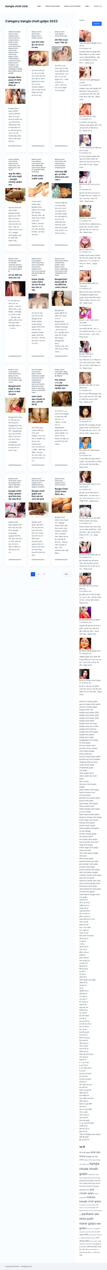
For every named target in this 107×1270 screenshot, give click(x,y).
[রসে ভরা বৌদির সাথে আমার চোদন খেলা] (15, 288)
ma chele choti (83, 1205)
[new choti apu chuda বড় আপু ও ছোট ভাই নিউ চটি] (39, 415)
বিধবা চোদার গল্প (83, 1040)
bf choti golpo (85, 743)
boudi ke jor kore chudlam (14, 263)
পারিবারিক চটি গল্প (84, 991)
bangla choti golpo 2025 (89, 718)
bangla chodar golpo (90, 1160)
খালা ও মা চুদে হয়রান (41, 271)
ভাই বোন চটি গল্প (41, 487)
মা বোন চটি (82, 1071)
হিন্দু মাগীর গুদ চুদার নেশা (85, 419)
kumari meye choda (87, 825)
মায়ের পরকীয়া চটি (84, 1096)
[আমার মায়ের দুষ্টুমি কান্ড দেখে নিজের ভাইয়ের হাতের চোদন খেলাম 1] (62, 190)
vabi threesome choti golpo (61, 273)
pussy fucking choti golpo (89, 869)
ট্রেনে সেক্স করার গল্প (92, 1235)
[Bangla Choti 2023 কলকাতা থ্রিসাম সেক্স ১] (62, 505)
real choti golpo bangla (88, 872)
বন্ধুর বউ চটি (82, 1005)
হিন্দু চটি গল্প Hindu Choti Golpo (90, 680)
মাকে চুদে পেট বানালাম (85, 1073)
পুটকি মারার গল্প (83, 994)
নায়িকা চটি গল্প (83, 977)
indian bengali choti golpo (89, 809)
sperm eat (90, 1228)
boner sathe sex (37, 485)
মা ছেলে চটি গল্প (83, 1065)
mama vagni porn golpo (88, 847)
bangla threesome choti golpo (92, 1178)
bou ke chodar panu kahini (61, 263)
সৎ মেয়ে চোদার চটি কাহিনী (86, 1123)
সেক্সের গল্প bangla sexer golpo (90, 1134)
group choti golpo (86, 801)
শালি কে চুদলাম (83, 1112)
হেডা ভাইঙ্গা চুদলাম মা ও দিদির (87, 116)
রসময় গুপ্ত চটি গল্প (92, 1249)
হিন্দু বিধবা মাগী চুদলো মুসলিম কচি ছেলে (89, 555)
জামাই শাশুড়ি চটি (84, 958)
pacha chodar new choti (88, 861)
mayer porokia (85, 850)
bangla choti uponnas (72, 6)
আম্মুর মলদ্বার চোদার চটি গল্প (85, 1232)
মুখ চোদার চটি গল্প (83, 1247)
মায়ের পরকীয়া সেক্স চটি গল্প (86, 1098)
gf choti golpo (85, 795)
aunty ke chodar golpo (88, 707)
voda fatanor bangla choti (89, 894)
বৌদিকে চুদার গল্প (84, 1043)
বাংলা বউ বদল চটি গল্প (85, 1024)
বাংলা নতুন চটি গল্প (37, 169)
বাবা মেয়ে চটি (82, 1013)
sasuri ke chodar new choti (90, 881)
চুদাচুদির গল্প (10, 487)
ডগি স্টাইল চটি (83, 963)
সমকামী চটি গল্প (83, 1126)
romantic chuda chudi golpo (90, 875)
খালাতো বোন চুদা (83, 933)
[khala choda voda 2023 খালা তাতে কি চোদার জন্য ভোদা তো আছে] (39, 301)
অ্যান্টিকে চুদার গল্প (84, 905)
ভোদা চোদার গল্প (13, 269)
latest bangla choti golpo (60, 267)
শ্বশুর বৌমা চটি (83, 1118)
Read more (89, 63)
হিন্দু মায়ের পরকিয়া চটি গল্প (86, 354)
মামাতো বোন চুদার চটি (85, 1090)
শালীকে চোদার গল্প (84, 1115)
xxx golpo (83, 897)
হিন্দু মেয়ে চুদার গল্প (84, 1140)
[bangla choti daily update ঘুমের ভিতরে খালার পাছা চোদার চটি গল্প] (15, 510)
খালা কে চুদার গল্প (84, 930)
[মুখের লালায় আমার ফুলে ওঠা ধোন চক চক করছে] (39, 58)
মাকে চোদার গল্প (83, 1076)
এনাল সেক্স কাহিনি (95, 1232)
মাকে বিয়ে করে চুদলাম (85, 1079)
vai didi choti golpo (87, 892)
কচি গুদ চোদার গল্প (84, 914)
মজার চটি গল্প (82, 1060)
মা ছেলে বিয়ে (88, 1244)
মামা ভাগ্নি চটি (83, 1087)
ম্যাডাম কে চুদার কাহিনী (85, 1104)
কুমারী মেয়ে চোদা (83, 925)
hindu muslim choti (86, 806)
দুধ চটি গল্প (82, 971)
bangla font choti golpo (88, 732)
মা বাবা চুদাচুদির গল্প (96, 1244)
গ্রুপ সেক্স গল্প (83, 949)
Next (66, 574)
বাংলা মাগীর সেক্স (93, 1238)
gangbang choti (84, 1190)
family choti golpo (93, 1186)
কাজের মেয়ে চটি (83, 922)
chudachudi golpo (86, 768)
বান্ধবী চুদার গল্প (83, 1010)
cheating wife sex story (88, 762)
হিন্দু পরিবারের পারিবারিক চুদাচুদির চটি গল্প (90, 651)
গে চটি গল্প (82, 944)
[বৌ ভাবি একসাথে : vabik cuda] (39, 189)
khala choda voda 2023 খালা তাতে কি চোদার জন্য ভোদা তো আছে (38, 284)
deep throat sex (89, 1183)
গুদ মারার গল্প (82, 941)
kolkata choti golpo (87, 823)
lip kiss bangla (85, 831)
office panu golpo (86, 858)
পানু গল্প (81, 988)
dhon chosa (84, 781)
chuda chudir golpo (87, 765)
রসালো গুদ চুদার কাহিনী (85, 1109)
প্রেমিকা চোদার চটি (85, 1238)
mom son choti (83, 1207)
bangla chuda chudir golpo (89, 1169)
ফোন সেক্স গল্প (83, 999)
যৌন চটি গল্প (14, 71)
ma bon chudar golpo (87, 834)
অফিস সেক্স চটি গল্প (84, 903)
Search (82, 20)
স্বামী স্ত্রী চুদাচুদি (84, 1137)
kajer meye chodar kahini (89, 814)
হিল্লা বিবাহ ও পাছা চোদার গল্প (87, 218)
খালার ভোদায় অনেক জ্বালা (37, 273)
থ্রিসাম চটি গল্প (83, 966)
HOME (39, 6)
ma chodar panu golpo (88, 839)
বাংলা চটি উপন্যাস (84, 1016)
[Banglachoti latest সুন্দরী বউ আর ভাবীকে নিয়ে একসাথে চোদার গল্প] (62, 298)
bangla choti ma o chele (88, 726)
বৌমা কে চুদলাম (83, 1046)
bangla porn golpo (86, 737)
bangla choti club (16, 6)
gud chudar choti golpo (60, 163)
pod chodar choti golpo (88, 864)
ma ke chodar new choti (88, 842)
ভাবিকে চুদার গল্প (83, 1051)
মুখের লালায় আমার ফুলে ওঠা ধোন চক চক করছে (38, 45)
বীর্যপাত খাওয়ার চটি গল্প (93, 1241)
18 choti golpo (84, 1152)
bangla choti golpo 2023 (89, 712)
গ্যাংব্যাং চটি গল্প (83, 947)
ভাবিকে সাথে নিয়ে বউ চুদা (86, 1054)
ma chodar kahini (86, 836)
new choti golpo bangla (88, 853)
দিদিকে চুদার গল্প (83, 969)
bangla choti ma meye (88, 723)
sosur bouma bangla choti (89, 883)
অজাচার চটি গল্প (83, 900)
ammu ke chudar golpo (88, 701)
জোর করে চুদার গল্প (84, 960)
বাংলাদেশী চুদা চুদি (11, 69)
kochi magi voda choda (88, 820)
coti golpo (40, 384)
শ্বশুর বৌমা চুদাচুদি (84, 1120)
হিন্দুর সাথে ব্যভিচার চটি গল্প (86, 249)
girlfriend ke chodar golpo (89, 798)
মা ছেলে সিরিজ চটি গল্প (85, 1068)
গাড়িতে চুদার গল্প (83, 938)
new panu (41, 388)
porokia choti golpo (87, 867)
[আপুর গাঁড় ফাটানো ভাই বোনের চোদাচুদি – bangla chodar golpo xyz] (15, 195)
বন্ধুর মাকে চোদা (83, 1007)
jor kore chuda (85, 812)
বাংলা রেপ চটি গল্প (84, 1027)
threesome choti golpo (88, 886)
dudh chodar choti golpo (89, 790)
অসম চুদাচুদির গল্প (96, 1228)
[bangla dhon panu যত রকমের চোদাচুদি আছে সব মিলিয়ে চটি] (15, 96)
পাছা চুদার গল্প (16, 487)
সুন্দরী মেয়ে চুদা (83, 1131)
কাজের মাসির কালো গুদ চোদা (87, 919)
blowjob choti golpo (86, 1181)
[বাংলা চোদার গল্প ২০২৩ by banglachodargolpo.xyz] (62, 399)
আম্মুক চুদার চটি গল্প (84, 911)
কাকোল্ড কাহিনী (83, 1234)
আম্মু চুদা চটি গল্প (83, 908)
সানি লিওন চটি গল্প (84, 1129)
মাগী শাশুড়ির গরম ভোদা (85, 1085)
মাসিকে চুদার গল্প (83, 1101)
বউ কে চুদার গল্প (83, 1002)
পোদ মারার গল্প (83, 996)
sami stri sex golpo (86, 878)
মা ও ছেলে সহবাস (84, 1062)
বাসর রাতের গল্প (83, 1035)
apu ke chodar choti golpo (13, 36)
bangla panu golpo (86, 734)
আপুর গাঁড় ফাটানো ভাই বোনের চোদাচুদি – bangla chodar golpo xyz (15, 179)
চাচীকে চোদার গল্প (84, 952)
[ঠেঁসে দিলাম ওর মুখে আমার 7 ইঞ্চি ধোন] (62, 53)
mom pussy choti (93, 1205)
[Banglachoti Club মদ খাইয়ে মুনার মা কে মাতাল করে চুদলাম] (15, 405)
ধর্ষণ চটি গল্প (82, 974)
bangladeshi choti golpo (88, 740)
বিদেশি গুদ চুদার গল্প (84, 1038)
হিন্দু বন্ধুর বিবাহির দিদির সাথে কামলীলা (89, 620)
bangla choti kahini (52, 6)
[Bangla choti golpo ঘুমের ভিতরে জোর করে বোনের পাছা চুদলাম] (39, 510)
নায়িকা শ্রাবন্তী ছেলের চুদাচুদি (87, 980)
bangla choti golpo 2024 (89, 715)
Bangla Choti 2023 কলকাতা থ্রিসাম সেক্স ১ (61, 492)
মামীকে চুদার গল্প (83, 1093)
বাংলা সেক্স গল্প (39, 38)
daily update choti (86, 773)
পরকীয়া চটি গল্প (83, 983)
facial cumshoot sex (87, 792)
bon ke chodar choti (87, 745)
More (87, 6)
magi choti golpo (86, 845)
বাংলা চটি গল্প (16, 67)
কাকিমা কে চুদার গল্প (84, 916)
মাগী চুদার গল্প (59, 376)
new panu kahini (88, 1210)
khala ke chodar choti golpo (14, 483)
